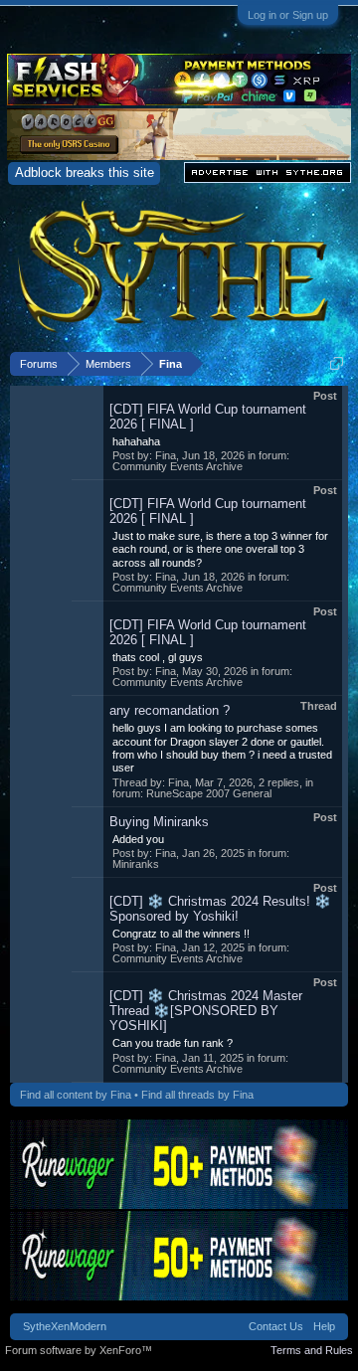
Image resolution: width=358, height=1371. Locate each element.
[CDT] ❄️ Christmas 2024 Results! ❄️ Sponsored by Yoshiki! (220, 909)
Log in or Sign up (288, 15)
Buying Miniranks (159, 821)
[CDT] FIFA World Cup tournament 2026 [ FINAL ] (207, 416)
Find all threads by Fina (197, 1095)
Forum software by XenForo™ (78, 1350)
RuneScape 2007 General (208, 793)
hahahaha (136, 441)
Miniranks (135, 864)
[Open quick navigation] (336, 363)
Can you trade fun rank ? (172, 1043)
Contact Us (276, 1326)
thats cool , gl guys (157, 657)
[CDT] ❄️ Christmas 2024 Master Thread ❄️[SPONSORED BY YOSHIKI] (205, 1010)
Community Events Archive (177, 466)
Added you (138, 839)
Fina (165, 455)
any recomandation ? (169, 710)
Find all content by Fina (75, 1095)
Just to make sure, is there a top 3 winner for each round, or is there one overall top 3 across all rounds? (220, 549)
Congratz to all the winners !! (181, 934)
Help (324, 1326)
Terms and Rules (311, 1350)
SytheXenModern (64, 1326)
